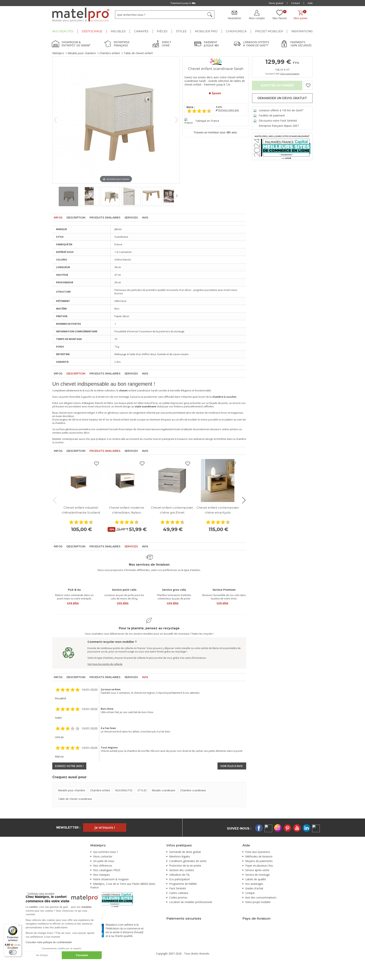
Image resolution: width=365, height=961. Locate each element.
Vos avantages (254, 884)
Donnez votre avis (228, 110)
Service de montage (257, 874)
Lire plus (73, 603)
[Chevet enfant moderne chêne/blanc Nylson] (126, 480)
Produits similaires (105, 217)
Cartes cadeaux (178, 893)
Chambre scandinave (193, 790)
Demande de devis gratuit (185, 852)
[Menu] (19, 926)
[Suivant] (177, 120)
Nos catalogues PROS (106, 870)
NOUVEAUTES (124, 790)
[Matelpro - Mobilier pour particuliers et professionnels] (80, 15)
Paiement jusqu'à (183, 3)
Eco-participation (179, 879)
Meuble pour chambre (82, 53)
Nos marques (101, 874)
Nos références (102, 865)
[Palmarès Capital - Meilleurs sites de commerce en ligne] (282, 146)
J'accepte (82, 955)
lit (83, 390)
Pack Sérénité (177, 888)
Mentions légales (179, 856)
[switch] (13, 952)
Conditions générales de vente (187, 861)
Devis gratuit (276, 3)
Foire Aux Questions (257, 852)
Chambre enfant (109, 53)
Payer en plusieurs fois (259, 865)
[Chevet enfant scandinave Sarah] (68, 196)
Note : (190, 107)
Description (76, 217)
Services (131, 217)
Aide (310, 3)
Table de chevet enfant (138, 53)
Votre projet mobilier (258, 902)
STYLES (142, 790)
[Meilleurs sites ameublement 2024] (111, 899)
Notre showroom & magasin (111, 879)
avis (219, 106)
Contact (295, 3)
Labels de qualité (255, 879)
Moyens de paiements (259, 861)
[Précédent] (55, 120)
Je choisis (42, 955)
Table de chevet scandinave (75, 799)
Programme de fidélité (183, 884)
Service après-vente (257, 870)
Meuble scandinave (163, 790)
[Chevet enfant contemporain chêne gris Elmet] (172, 480)
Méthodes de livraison (258, 856)
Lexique (250, 893)
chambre (60, 423)
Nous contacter (102, 856)
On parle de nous (103, 861)
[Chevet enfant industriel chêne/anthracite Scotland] (80, 480)
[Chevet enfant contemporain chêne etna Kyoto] (217, 480)
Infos (58, 217)
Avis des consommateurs (260, 897)
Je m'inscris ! (104, 827)
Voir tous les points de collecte (104, 664)
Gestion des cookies (181, 870)
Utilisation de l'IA (179, 874)
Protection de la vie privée (185, 865)
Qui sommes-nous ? (105, 852)
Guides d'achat (254, 888)
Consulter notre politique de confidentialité (49, 942)
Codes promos (178, 897)
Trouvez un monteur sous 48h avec (216, 132)
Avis (145, 217)
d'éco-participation (289, 73)
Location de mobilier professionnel (190, 902)
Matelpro (58, 53)
